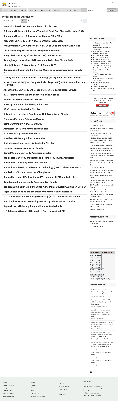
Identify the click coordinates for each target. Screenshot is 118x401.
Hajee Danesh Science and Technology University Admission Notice (37, 191)
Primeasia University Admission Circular (23, 119)
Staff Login (62, 395)
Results (13, 10)
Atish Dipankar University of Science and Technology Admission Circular (40, 90)
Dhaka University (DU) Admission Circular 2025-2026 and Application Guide (41, 45)
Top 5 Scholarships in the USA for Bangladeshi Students (31, 50)
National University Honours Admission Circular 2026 (30, 26)
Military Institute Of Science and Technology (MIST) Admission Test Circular (42, 77)
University (56, 10)
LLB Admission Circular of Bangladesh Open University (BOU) (34, 211)
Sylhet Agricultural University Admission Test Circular (30, 182)
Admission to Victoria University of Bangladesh (27, 172)
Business (33, 385)
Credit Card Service (8, 393)
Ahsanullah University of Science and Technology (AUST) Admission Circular (42, 167)
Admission (44, 10)
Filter (23, 21)
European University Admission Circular (23, 148)
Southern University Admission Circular (23, 124)
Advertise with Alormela (38, 396)
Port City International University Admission (25, 104)
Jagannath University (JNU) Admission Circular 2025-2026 (33, 41)
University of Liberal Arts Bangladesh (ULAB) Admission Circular (36, 114)
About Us (61, 384)
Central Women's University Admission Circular (27, 153)
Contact (61, 392)
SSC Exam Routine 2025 (100, 55)
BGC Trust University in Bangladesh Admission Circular (31, 94)
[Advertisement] (44, 238)
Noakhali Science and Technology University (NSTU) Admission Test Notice (41, 196)
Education (32, 10)
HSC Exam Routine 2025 (100, 57)
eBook (32, 390)
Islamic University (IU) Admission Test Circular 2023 (29, 65)
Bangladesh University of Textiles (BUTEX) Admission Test (32, 55)
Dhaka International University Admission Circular (28, 143)
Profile (33, 388)
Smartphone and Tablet (10, 388)
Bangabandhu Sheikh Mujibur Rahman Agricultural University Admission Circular (44, 187)
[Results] (17, 10)
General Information (9, 385)
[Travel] (70, 10)
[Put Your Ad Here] (102, 113)
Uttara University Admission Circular (21, 133)
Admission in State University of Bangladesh (25, 128)
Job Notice (6, 382)
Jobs (22, 10)
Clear (29, 21)
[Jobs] (25, 10)
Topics (33, 382)
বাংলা (113, 2)
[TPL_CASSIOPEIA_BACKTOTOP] (115, 398)
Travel (67, 10)
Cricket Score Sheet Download (102, 68)
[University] (61, 10)
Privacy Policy (63, 389)
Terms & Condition (64, 386)
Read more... (103, 294)
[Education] (37, 10)
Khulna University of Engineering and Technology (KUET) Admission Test (40, 177)
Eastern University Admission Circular (22, 99)
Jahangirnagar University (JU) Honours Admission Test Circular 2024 (38, 60)
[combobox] (97, 10)
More (75, 10)
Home (5, 10)
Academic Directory (9, 396)
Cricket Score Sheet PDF (100, 86)
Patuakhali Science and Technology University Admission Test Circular (39, 201)
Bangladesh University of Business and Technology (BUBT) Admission (38, 158)
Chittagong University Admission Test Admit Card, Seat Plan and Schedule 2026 (43, 31)
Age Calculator (7, 390)
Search (112, 10)
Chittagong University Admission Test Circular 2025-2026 (32, 36)
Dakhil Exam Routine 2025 (101, 59)
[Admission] (49, 10)
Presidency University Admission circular (24, 138)
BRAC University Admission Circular (21, 109)
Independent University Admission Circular (25, 162)
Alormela (12, 3)
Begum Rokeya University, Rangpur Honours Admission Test (33, 206)
